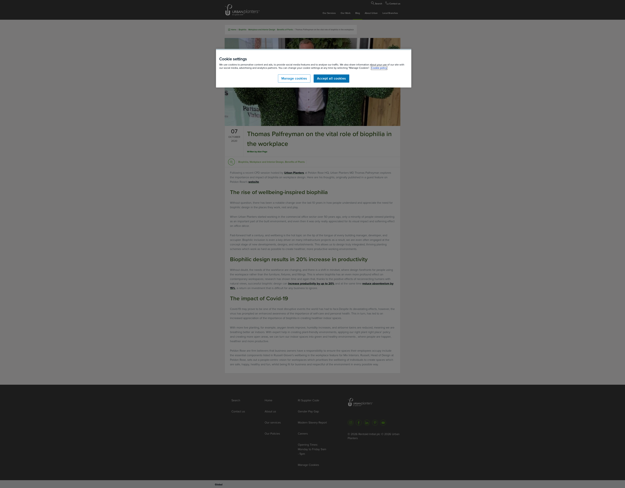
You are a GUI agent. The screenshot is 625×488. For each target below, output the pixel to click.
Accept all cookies (331, 78)
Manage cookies (294, 78)
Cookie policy (379, 68)
